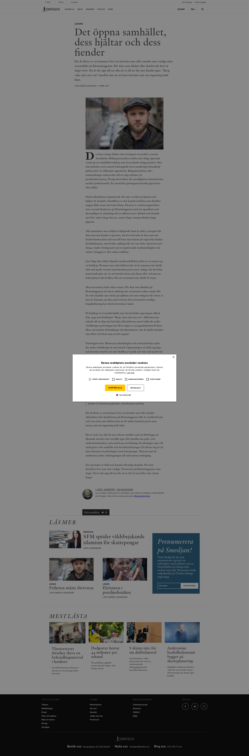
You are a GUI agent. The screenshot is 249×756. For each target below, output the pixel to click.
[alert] (124, 378)
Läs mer (131, 373)
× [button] (173, 357)
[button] (124, 395)
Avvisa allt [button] (135, 388)
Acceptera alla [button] (115, 388)
